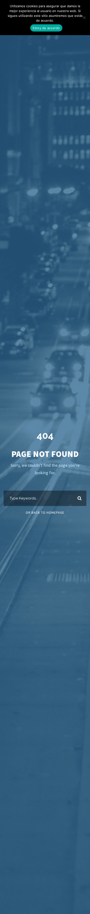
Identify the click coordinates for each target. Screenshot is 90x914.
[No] (84, 17)
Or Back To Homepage (45, 512)
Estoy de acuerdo (46, 28)
